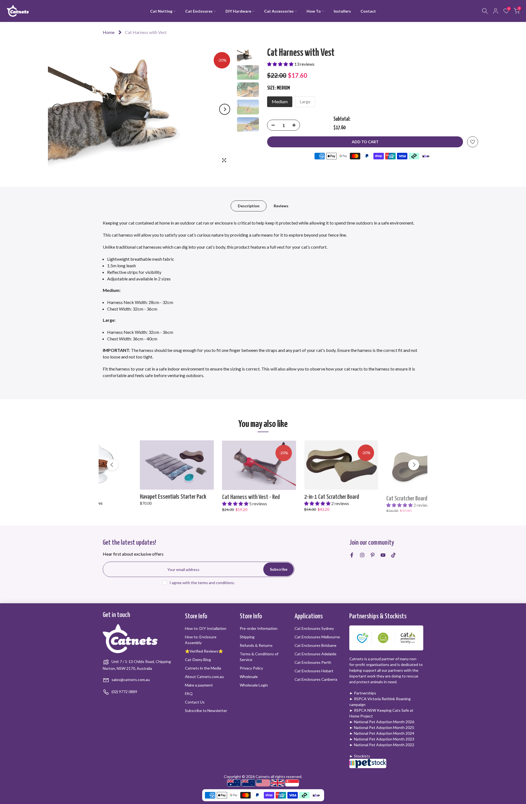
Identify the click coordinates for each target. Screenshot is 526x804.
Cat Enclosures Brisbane (315, 645)
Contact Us (195, 702)
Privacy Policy (251, 668)
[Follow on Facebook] (351, 555)
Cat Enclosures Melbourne (317, 636)
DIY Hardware (238, 11)
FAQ (189, 693)
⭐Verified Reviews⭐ (204, 651)
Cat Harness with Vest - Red (213, 496)
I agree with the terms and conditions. (202, 582)
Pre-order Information (259, 628)
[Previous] (57, 109)
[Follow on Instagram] (362, 555)
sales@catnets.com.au (130, 679)
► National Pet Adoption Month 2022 (381, 744)
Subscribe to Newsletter (206, 710)
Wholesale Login (254, 685)
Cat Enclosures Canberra (316, 679)
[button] (280, 64)
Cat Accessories (279, 11)
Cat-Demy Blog (198, 659)
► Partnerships (362, 693)
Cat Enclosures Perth (313, 662)
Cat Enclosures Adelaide (315, 653)
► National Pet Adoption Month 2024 (381, 733)
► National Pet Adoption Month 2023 (381, 739)
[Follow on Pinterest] (372, 555)
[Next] (224, 109)
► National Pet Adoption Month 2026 (381, 721)
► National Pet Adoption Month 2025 (381, 727)
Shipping (247, 636)
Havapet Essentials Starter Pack (136, 496)
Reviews (281, 205)
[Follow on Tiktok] (393, 555)
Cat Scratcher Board (369, 496)
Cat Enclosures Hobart (314, 670)
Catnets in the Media (203, 668)
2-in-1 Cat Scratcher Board (294, 496)
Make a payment (199, 685)
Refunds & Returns (256, 645)
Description (248, 205)
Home (109, 32)
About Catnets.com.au (204, 676)
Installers (342, 11)
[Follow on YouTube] (383, 555)
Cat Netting (161, 11)
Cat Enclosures (199, 11)
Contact (368, 11)
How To (314, 11)
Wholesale (249, 676)
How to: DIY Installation (205, 628)
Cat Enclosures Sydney (314, 628)
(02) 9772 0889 (124, 691)
